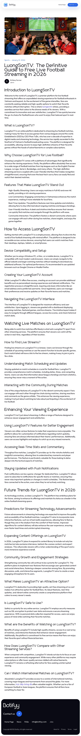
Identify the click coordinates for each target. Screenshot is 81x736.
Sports (7, 60)
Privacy (63, 729)
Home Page (9, 722)
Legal (75, 729)
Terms (70, 729)
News (19, 722)
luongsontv (47, 107)
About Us (56, 729)
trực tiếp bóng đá (24, 684)
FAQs (26, 722)
